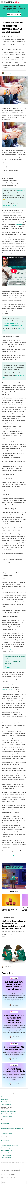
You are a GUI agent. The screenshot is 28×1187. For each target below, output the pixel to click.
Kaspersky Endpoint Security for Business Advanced (13, 1131)
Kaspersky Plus (4, 1099)
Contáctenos (3, 1169)
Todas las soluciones (6, 1104)
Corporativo (4, 1136)
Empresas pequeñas (6, 1107)
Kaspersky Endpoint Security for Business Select (12, 1128)
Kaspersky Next (5, 1123)
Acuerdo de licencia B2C (7, 1165)
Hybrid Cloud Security (6, 1150)
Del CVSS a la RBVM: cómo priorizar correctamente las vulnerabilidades (14, 985)
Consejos (14, 978)
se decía (19, 224)
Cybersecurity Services (6, 1143)
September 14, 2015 (9, 205)
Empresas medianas (6, 1119)
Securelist (3, 1174)
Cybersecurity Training (6, 1152)
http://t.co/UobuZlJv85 (10, 323)
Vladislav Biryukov (9, 73)
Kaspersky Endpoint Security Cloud (9, 1114)
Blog (19, 1169)
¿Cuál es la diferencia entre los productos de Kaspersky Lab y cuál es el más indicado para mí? (14, 924)
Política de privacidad (6, 1163)
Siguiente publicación (8, 917)
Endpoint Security (5, 1148)
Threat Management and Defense (9, 1145)
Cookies (24, 1165)
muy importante (13, 649)
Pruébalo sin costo (14, 14)
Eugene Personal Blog (10, 1174)
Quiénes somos (10, 1169)
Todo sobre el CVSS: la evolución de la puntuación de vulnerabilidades (14, 1019)
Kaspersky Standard (6, 1097)
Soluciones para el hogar (8, 1093)
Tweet (7, 667)
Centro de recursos (5, 1170)
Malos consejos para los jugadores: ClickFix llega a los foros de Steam (9, 909)
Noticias (5, 18)
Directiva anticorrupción (16, 1163)
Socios (15, 1169)
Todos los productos (6, 1116)
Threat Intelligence (6, 1155)
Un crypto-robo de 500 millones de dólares (14, 1048)
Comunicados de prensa (15, 1170)
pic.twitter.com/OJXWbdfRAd (12, 325)
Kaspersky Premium (6, 1101)
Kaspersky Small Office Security (8, 1111)
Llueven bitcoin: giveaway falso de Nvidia (14, 1070)
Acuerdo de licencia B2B (17, 1165)
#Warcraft (20, 190)
